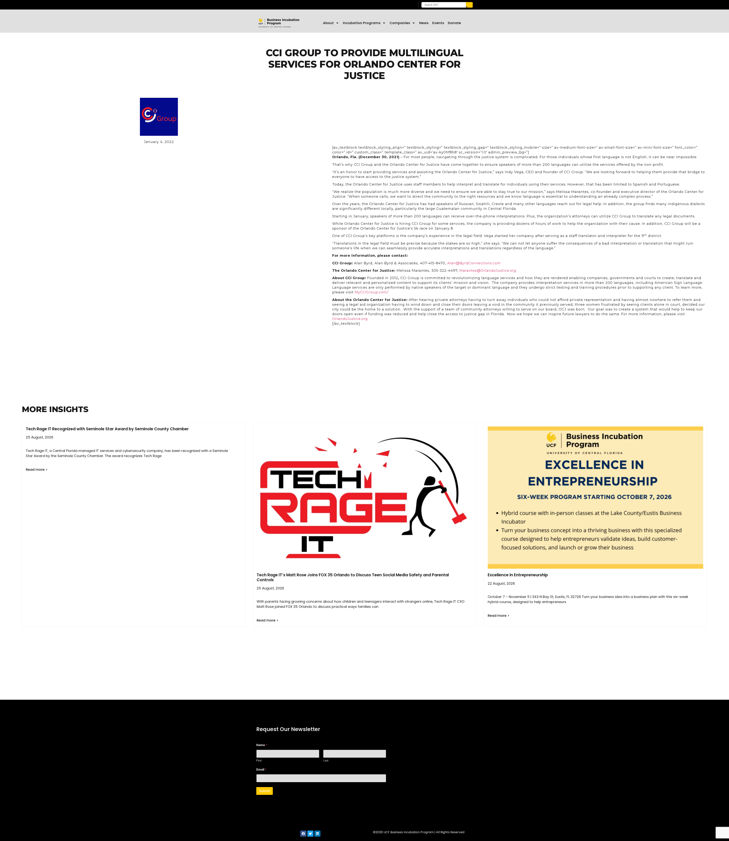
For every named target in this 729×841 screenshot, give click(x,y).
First (259, 760)
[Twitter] (310, 834)
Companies (400, 23)
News (423, 23)
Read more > (37, 469)
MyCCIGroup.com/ (371, 292)
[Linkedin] (317, 834)
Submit (264, 791)
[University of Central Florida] (286, 5)
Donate (454, 23)
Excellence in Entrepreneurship (518, 575)
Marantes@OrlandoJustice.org (487, 270)
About (328, 23)
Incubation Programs (361, 23)
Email (261, 769)
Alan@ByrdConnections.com (474, 263)
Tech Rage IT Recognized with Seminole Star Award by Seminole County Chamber (107, 429)
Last (325, 760)
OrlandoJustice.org (350, 319)
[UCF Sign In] (404, 5)
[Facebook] (303, 834)
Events (438, 23)
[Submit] (469, 5)
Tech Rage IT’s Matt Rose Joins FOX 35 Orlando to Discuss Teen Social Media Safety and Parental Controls (353, 577)
